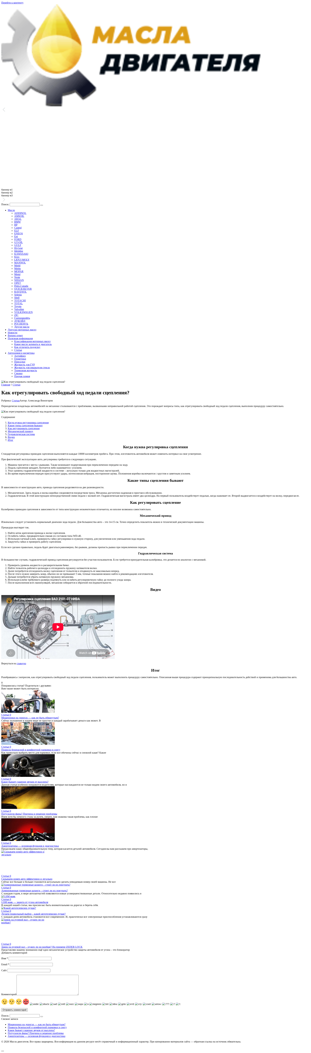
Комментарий (9, 994)
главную (21, 663)
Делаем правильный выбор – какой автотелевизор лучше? (33, 913)
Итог (10, 440)
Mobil (17, 265)
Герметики (20, 358)
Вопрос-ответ (15, 335)
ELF (16, 230)
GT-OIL (18, 242)
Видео (11, 437)
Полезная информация (20, 338)
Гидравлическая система (21, 434)
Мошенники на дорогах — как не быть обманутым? (30, 717)
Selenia (18, 294)
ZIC (16, 315)
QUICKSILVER (23, 288)
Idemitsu (18, 251)
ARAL (18, 219)
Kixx (16, 256)
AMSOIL (19, 216)
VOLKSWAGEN (23, 312)
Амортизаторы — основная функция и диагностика (30, 846)
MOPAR (18, 271)
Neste (17, 277)
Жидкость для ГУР (24, 364)
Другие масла (21, 326)
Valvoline (19, 309)
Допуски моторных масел (22, 329)
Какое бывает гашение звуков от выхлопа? (24, 781)
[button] (155, 110)
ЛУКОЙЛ (19, 321)
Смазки (18, 373)
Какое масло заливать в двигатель (33, 344)
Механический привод (20, 431)
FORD (17, 239)
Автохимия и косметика (21, 353)
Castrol (18, 227)
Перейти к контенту (12, 2)
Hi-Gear (18, 248)
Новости (12, 332)
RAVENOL (20, 291)
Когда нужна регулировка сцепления (28, 422)
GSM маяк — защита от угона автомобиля (24, 902)
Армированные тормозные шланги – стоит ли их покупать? (34, 890)
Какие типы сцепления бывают (25, 425)
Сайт (4, 970)
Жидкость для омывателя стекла (32, 367)
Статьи (18, 350)
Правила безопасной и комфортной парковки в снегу (30, 749)
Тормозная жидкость (25, 370)
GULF (17, 245)
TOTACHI (20, 300)
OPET (17, 283)
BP (15, 224)
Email (5, 964)
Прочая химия (22, 376)
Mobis (17, 268)
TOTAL (18, 303)
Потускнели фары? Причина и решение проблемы (29, 813)
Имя (4, 958)
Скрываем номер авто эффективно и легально (26, 879)
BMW (17, 221)
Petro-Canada (21, 286)
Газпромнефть (22, 318)
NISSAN (19, 280)
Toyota (17, 306)
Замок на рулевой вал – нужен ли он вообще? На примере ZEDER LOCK (42, 947)
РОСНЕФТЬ (21, 323)
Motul (17, 274)
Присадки (19, 361)
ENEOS (18, 233)
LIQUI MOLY (21, 259)
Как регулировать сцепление (24, 428)
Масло (11, 210)
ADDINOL (20, 213)
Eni (16, 236)
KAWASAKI (21, 254)
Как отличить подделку (27, 347)
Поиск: (5, 204)
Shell (16, 297)
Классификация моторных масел (32, 341)
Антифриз (20, 356)
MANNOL (20, 262)
